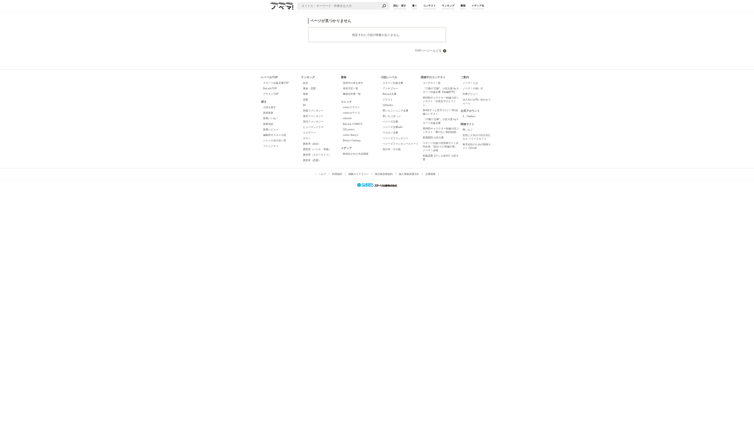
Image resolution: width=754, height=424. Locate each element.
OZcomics (349, 129)
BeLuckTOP (270, 88)
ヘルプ (322, 174)
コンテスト (429, 5)
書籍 (463, 5)
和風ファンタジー (313, 110)
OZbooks (388, 105)
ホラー (307, 138)
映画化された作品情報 (355, 153)
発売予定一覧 (350, 88)
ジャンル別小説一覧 (274, 140)
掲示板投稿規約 (384, 174)
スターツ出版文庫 (393, 82)
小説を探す (269, 107)
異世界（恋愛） (312, 160)
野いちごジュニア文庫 (395, 110)
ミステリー (309, 132)
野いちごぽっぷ (392, 116)
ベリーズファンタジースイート (400, 143)
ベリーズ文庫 (390, 121)
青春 (305, 93)
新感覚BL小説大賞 (433, 137)
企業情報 (430, 174)
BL (304, 105)
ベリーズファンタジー (395, 138)
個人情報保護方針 (409, 174)
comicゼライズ (351, 112)
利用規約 (337, 174)
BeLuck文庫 (389, 93)
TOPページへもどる (428, 50)
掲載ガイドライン (358, 174)
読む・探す (399, 5)
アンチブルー (390, 88)
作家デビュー (470, 93)
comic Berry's (350, 134)
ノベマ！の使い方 (473, 88)
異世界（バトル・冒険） (317, 149)
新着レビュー (270, 129)
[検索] (384, 6)
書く (414, 5)
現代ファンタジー (313, 121)
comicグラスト (351, 107)
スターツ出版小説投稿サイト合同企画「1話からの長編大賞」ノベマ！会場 (440, 147)
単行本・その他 (392, 149)
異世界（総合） (312, 143)
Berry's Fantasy (352, 140)
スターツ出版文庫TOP (276, 82)
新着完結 (268, 123)
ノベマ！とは (470, 82)
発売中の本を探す (353, 82)
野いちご (468, 129)
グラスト (388, 99)
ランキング (448, 5)
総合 (305, 82)
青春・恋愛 (309, 88)
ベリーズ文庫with (393, 127)
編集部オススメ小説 (274, 134)
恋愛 (305, 99)
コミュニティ (270, 145)
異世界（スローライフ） (317, 154)
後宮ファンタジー (313, 116)
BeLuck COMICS (352, 123)
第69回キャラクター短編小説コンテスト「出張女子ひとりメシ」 (441, 101)
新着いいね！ (270, 118)
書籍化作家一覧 (352, 93)
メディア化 (477, 5)
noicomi (347, 118)
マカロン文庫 (390, 132)
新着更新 (268, 112)
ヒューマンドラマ (313, 127)
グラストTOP (271, 93)
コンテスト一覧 (432, 82)
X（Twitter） (470, 116)
